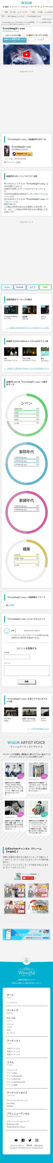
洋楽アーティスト (13, 1055)
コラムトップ (12, 1070)
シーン (9, 1021)
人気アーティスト (13, 1049)
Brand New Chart (13, 1124)
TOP (2, 16)
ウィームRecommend (14, 1076)
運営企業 (29, 1145)
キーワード (11, 1033)
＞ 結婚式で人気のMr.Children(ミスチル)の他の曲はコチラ (26, 368)
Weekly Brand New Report (16, 1127)
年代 (8, 1030)
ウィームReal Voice (14, 1079)
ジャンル (10, 1024)
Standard (10, 1106)
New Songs (11, 1103)
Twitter (7, 287)
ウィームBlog (12, 1073)
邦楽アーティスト (13, 1052)
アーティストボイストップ (17, 1100)
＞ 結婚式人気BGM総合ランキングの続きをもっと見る (27, 328)
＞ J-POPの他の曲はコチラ (38, 729)
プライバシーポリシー (17, 1145)
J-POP (18, 162)
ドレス (9, 1027)
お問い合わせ (38, 1145)
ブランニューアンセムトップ (18, 1121)
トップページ (12, 1003)
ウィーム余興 (12, 1085)
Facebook (19, 287)
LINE (45, 287)
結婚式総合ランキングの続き (19, 299)
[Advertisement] (26, 101)
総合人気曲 (11, 1018)
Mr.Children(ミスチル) (16, 16)
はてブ (32, 287)
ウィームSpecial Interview (16, 1082)
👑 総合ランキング (37, 35)
